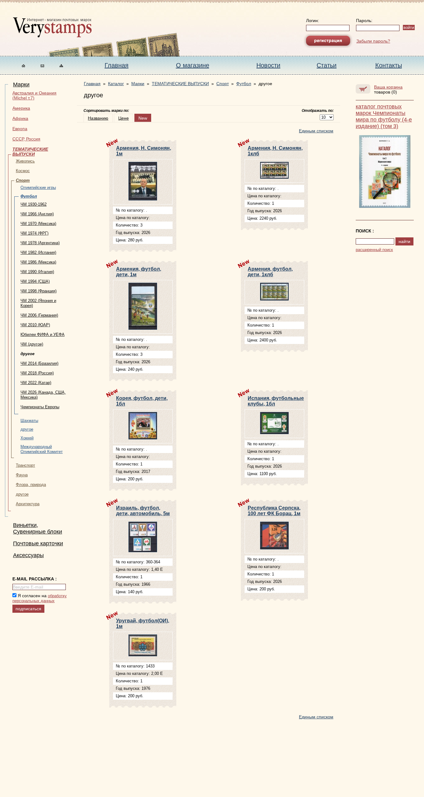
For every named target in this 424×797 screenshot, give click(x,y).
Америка (21, 108)
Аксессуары (28, 555)
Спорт (23, 180)
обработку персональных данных (39, 598)
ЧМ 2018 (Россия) (37, 373)
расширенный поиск (374, 249)
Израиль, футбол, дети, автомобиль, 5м (143, 510)
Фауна (22, 475)
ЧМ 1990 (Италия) (37, 271)
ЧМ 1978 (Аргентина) (40, 242)
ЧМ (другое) (31, 344)
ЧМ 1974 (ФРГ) (34, 233)
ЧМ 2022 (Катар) (35, 382)
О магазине (192, 65)
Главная (117, 65)
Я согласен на (39, 598)
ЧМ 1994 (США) (35, 281)
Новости (268, 65)
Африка (20, 118)
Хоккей (27, 438)
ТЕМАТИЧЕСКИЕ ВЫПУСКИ (30, 152)
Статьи (326, 65)
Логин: (312, 20)
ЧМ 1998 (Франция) (38, 291)
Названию (98, 118)
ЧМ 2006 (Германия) (39, 315)
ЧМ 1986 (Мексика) (38, 262)
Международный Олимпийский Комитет (41, 449)
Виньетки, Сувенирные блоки (37, 528)
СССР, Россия (26, 138)
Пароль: (364, 20)
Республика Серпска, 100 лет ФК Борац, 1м (274, 510)
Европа (19, 128)
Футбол (28, 196)
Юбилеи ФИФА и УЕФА (42, 334)
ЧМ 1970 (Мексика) (38, 223)
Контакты (388, 65)
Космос (23, 170)
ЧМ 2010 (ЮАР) (35, 325)
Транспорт (25, 465)
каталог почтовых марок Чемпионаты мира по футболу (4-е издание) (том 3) (384, 116)
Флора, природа (31, 484)
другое (26, 429)
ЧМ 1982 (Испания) (38, 252)
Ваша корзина (388, 87)
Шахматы (29, 420)
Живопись (25, 161)
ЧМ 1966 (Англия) (37, 214)
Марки (21, 84)
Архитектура (27, 504)
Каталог (116, 83)
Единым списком (316, 130)
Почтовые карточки (38, 543)
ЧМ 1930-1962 (33, 204)
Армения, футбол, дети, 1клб (270, 271)
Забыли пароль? (373, 41)
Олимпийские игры (38, 187)
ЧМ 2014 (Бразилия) (39, 363)
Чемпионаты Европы (39, 407)
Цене (123, 118)
